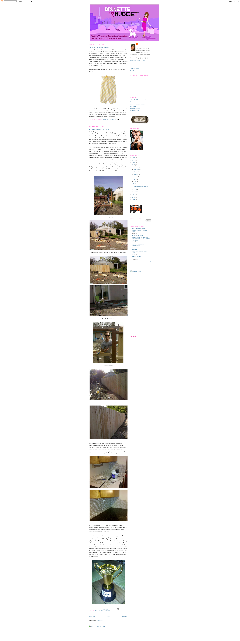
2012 (133, 165)
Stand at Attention (135, 102)
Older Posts (125, 616)
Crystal (140, 44)
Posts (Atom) (99, 620)
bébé (95, 120)
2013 (133, 162)
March (135, 189)
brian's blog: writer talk (138, 228)
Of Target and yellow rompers (99, 47)
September (136, 174)
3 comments (112, 608)
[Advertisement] (137, 304)
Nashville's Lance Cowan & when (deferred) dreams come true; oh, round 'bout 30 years (141, 238)
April (135, 181)
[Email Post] (117, 119)
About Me (132, 66)
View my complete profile (138, 60)
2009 (133, 197)
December (136, 167)
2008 (133, 199)
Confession (133, 106)
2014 (133, 160)
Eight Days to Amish (137, 235)
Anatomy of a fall (134, 110)
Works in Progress (134, 68)
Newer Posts (92, 616)
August (136, 177)
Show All (149, 261)
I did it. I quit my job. (135, 108)
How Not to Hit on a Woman (137, 104)
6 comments (112, 119)
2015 (133, 157)
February (136, 191)
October (136, 172)
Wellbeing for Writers (137, 258)
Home (108, 616)
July (135, 179)
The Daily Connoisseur (138, 244)
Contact (132, 70)
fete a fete (134, 249)
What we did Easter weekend (99, 129)
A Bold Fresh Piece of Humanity (138, 100)
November (136, 169)
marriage (108, 610)
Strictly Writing (136, 256)
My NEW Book (136, 245)
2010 (133, 194)
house (96, 610)
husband (101, 610)
